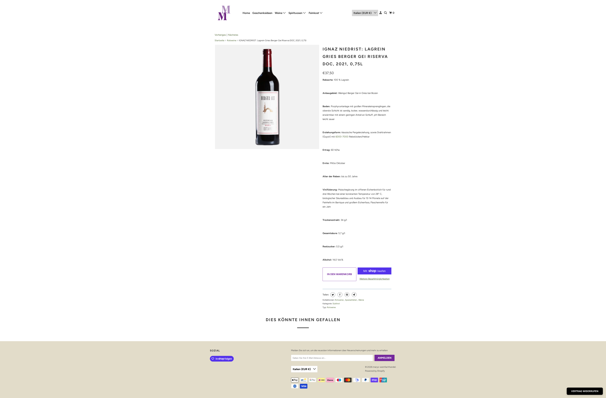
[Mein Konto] (381, 13)
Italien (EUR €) (363, 13)
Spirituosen (295, 13)
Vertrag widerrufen (584, 391)
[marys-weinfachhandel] (224, 13)
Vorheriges (220, 34)
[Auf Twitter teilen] (332, 294)
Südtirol (336, 303)
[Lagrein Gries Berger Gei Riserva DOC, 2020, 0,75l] (267, 97)
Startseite (219, 40)
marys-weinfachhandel (384, 367)
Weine (279, 13)
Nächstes (233, 34)
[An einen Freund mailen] (353, 294)
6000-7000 (342, 136)
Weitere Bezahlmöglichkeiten (374, 278)
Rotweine (231, 40)
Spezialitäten (351, 300)
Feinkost (314, 13)
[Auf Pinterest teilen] (346, 294)
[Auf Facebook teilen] (339, 294)
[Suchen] (385, 13)
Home (246, 13)
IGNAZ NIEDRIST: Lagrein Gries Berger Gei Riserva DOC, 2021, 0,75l (355, 56)
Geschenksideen (262, 13)
